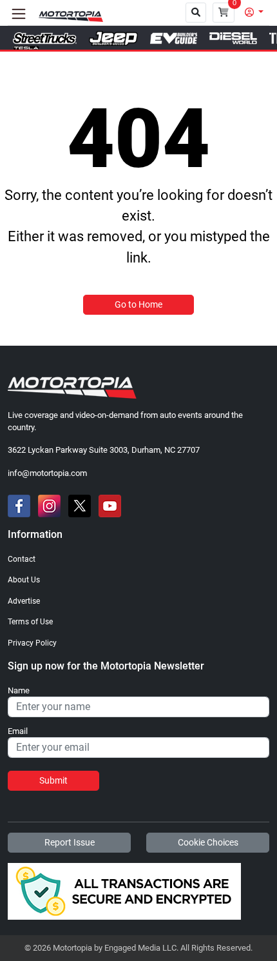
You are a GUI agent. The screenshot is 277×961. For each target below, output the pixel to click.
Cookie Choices (208, 842)
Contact (21, 559)
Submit (53, 780)
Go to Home (138, 304)
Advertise (24, 601)
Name (19, 690)
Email (18, 731)
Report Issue (69, 842)
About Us (24, 579)
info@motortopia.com (47, 473)
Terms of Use (30, 621)
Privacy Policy (32, 643)
